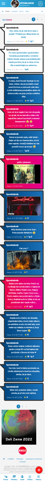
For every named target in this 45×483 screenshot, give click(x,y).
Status (9, 41)
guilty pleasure (24, 162)
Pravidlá (22, 462)
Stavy (7, 11)
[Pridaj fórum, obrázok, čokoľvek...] (39, 469)
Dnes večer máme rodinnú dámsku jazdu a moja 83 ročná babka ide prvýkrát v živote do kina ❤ (24, 349)
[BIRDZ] (4, 459)
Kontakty (19, 459)
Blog (21, 11)
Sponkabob (27, 4)
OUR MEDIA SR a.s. (24, 466)
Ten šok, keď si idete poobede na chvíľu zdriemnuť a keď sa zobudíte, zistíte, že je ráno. (24, 371)
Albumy (14, 11)
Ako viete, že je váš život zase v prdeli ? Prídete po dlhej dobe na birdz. (24, 34)
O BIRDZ (11, 459)
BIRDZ (22, 450)
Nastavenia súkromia (34, 459)
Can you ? (23, 248)
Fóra (27, 11)
